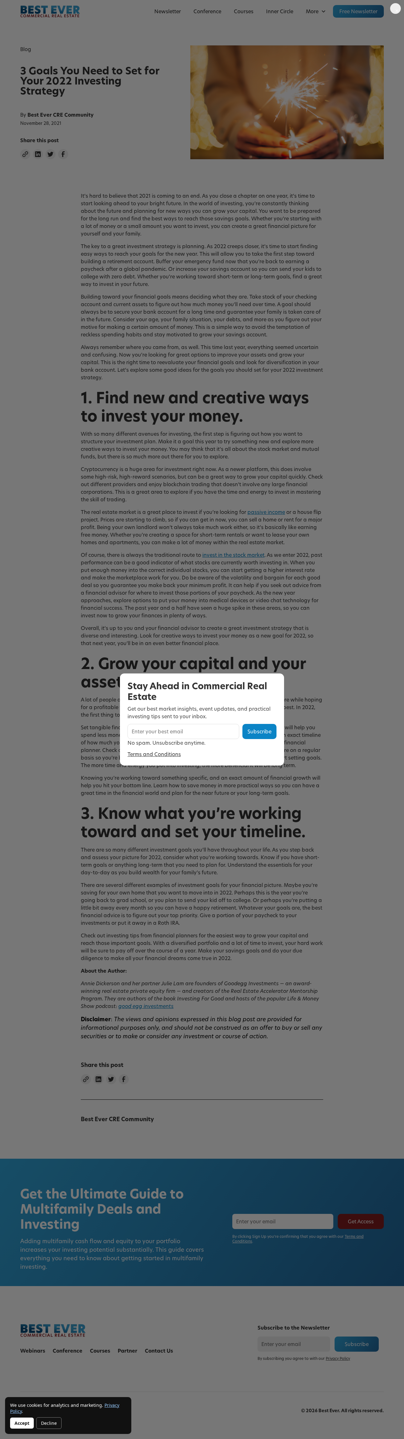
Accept (22, 1423)
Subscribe (259, 731)
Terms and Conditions (154, 754)
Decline (49, 1423)
